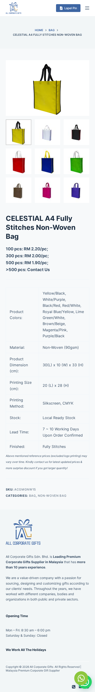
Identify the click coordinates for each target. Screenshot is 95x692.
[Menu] (87, 8)
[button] (81, 678)
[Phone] (73, 687)
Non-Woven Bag (52, 495)
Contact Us (38, 269)
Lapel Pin (70, 8)
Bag (32, 495)
